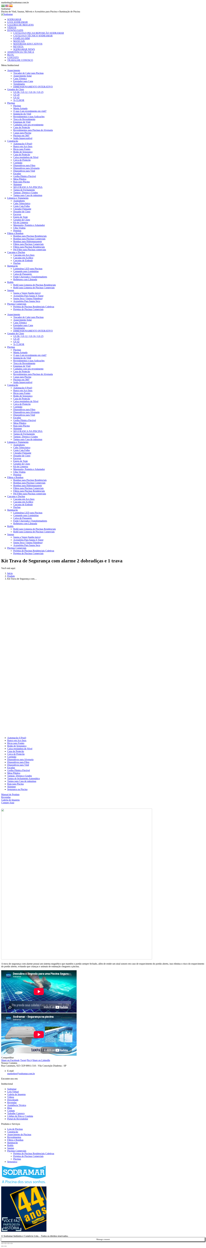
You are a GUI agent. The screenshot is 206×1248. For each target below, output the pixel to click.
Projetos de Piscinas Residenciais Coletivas (33, 1153)
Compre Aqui (7, 802)
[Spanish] (11, 5)
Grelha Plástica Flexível (18, 770)
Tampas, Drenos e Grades (19, 775)
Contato (11, 1110)
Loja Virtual (13, 1091)
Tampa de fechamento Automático (23, 778)
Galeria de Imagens (10, 800)
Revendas (6, 797)
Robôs (10, 1145)
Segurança (12, 1161)
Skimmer (11, 786)
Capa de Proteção (15, 751)
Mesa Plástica (13, 773)
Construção (12, 1131)
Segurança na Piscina (17, 789)
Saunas (10, 1148)
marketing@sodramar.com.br (21, 1073)
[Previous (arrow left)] (2, 1246)
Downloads (12, 1100)
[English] (7, 5)
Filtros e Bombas (15, 1140)
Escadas (11, 767)
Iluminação (12, 1142)
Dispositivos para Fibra (18, 762)
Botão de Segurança (16, 746)
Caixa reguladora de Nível (19, 748)
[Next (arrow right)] (5, 1246)
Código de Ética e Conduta (20, 1116)
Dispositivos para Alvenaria (20, 759)
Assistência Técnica (16, 1105)
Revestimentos (14, 1137)
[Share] (5, 1243)
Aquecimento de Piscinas (19, 1134)
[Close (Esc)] (2, 1243)
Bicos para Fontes (15, 743)
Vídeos (10, 1097)
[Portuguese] (3, 5)
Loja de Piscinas (15, 1129)
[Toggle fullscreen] (8, 1243)
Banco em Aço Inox (16, 740)
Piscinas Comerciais (16, 1150)
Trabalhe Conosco (16, 1113)
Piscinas (17, 1159)
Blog (9, 1108)
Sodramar (11, 1089)
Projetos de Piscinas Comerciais (28, 1156)
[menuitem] (14, 19)
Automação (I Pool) (16, 737)
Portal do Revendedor (17, 1119)
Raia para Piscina (15, 784)
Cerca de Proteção (16, 754)
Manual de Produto (10, 794)
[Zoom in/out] (11, 1243)
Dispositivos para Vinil (18, 765)
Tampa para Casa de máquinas (21, 781)
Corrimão (11, 756)
